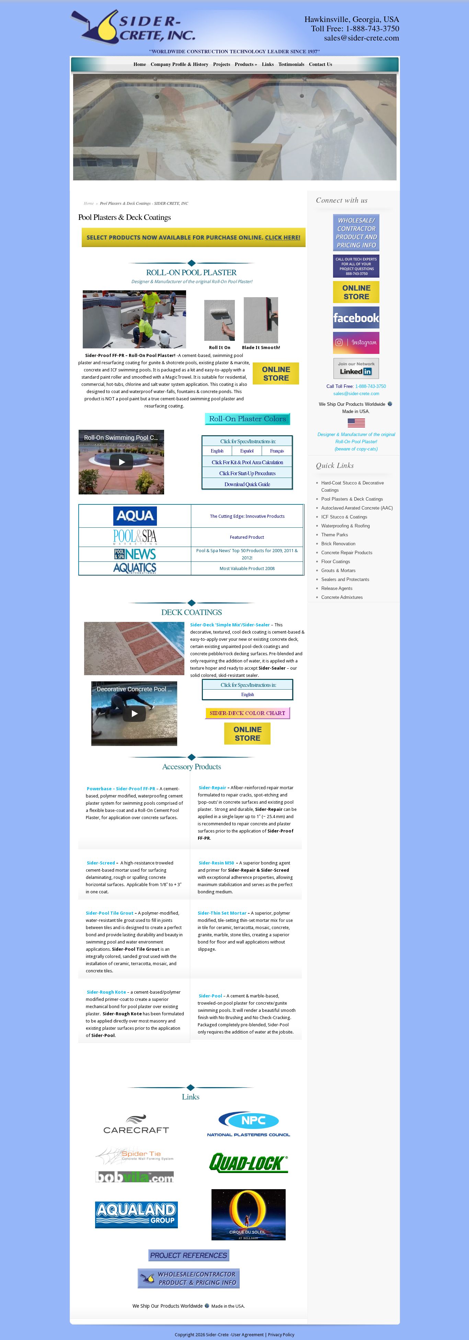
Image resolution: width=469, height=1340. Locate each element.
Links (268, 64)
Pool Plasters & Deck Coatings (352, 499)
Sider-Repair (212, 787)
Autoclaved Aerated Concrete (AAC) (357, 508)
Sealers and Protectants (345, 579)
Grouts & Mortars (338, 570)
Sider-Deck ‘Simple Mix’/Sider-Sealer (230, 624)
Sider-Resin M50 (216, 863)
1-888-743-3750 (372, 28)
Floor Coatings (335, 561)
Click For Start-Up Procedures (247, 473)
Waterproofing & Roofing (345, 525)
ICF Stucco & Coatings (344, 517)
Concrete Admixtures (342, 597)
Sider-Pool (210, 995)
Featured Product (247, 537)
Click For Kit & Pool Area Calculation (247, 462)
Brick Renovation (338, 543)
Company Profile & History (179, 64)
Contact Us (320, 64)
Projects (221, 64)
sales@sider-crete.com (361, 37)
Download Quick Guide (247, 484)
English (217, 450)
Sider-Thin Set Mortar (222, 913)
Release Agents (337, 588)
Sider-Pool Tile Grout (110, 913)
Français (277, 450)
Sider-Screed (101, 863)
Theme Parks (334, 534)
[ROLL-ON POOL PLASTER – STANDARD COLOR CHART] (247, 419)
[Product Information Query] (188, 1278)
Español (246, 450)
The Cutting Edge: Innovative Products (247, 516)
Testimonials (291, 64)
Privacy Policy (281, 1334)
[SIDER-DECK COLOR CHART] (247, 717)
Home (140, 64)
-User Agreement (247, 1334)
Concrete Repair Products (347, 552)
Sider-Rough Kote (106, 992)
